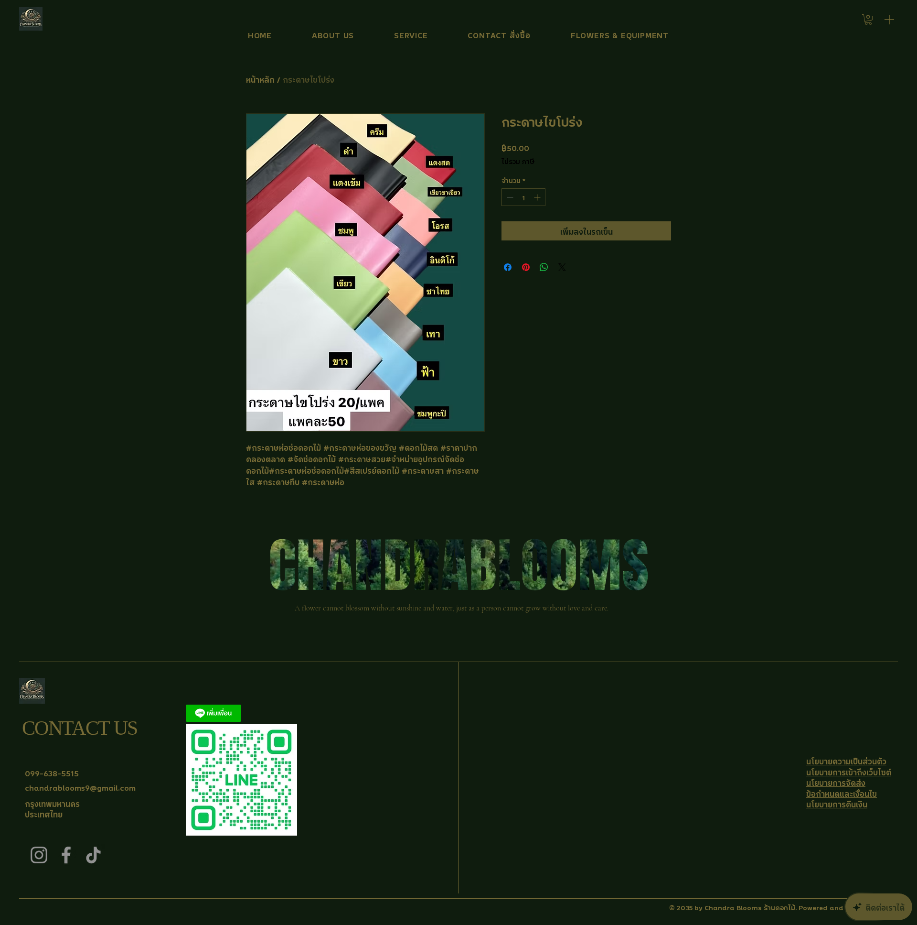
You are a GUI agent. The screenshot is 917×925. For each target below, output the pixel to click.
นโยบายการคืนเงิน (836, 803)
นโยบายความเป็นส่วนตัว (846, 760)
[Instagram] (39, 855)
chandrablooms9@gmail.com (80, 787)
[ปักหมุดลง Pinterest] (526, 267)
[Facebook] (66, 855)
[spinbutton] (523, 197)
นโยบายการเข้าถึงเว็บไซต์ (848, 771)
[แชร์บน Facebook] (507, 267)
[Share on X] (562, 267)
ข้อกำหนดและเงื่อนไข (841, 793)
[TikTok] (93, 855)
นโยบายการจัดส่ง (835, 782)
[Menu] (889, 19)
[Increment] (538, 197)
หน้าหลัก (260, 79)
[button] (868, 19)
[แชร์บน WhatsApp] (544, 267)
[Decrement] (509, 197)
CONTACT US (79, 728)
